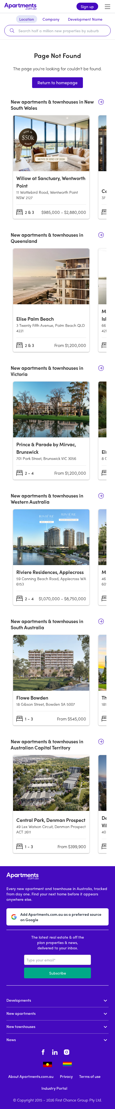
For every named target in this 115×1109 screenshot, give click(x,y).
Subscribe (57, 973)
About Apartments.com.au (30, 1076)
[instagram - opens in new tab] (66, 1051)
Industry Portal (54, 1088)
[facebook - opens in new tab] (43, 1051)
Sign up (87, 6)
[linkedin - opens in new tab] (55, 1051)
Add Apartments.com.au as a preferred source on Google (60, 917)
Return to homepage (57, 82)
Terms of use (90, 1076)
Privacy (66, 1076)
